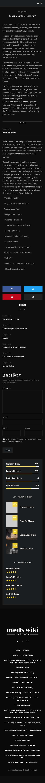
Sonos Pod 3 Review (13, 470)
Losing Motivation (9, 132)
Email (5, 428)
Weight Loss (22, 12)
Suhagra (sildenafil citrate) (22, 745)
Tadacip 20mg (31, 762)
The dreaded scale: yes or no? (17, 247)
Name (5, 417)
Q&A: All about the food (14, 269)
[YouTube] (27, 641)
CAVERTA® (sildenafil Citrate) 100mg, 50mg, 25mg (22, 724)
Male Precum (27, 683)
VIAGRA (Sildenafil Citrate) (22, 673)
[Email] (33, 297)
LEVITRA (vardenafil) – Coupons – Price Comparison (22, 699)
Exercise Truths (11, 241)
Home (18, 650)
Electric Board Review (14, 478)
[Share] (11, 289)
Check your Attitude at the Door (18, 252)
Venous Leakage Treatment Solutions (22, 678)
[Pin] (11, 297)
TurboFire (8, 258)
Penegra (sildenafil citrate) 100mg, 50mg (22, 718)
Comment (6, 388)
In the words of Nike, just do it (17, 225)
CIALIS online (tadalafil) (22, 688)
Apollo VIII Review (12, 485)
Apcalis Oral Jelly (31, 693)
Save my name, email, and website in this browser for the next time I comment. (21, 440)
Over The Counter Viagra (22, 655)
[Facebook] (17, 641)
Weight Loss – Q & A (13, 214)
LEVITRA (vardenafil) (22, 705)
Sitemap (26, 650)
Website (27, 428)
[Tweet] (33, 289)
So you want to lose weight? (16, 203)
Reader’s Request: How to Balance (19, 263)
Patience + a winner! (13, 219)
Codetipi (33, 770)
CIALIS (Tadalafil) (13, 693)
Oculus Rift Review (13, 463)
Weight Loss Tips (11, 209)
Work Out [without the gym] (16, 236)
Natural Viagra (22, 668)
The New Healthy (12, 198)
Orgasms (15, 683)
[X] (22, 641)
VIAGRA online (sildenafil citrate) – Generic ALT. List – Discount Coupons (22, 661)
